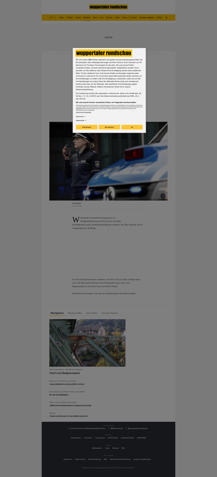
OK (132, 127)
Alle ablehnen (109, 127)
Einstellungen (86, 127)
